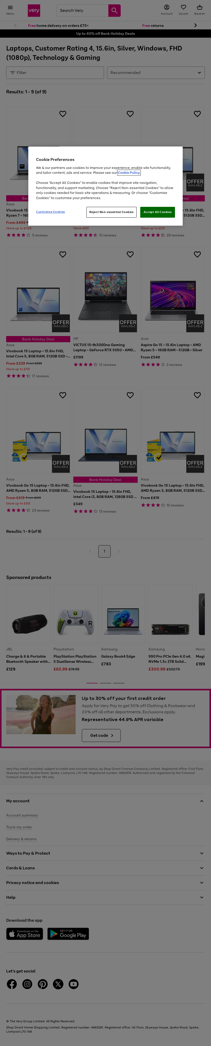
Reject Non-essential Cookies (111, 212)
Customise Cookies (50, 212)
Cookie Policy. (129, 172)
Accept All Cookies (158, 212)
